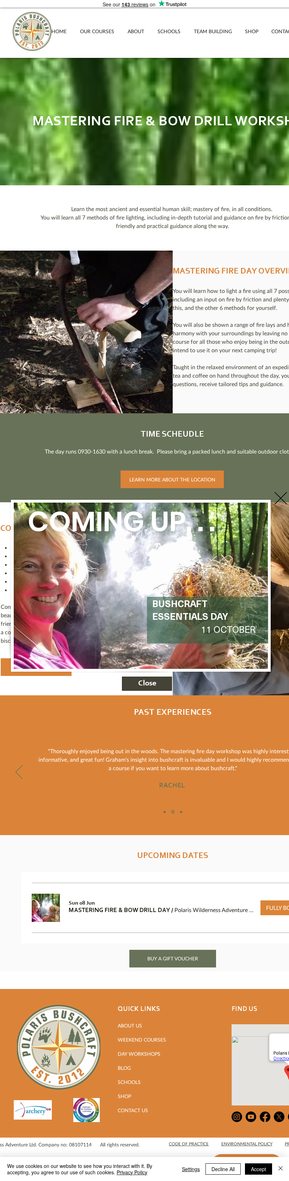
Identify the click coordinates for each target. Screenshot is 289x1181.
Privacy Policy (132, 1172)
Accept (258, 1169)
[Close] (280, 1169)
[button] (281, 498)
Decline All (223, 1169)
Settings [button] (191, 1169)
